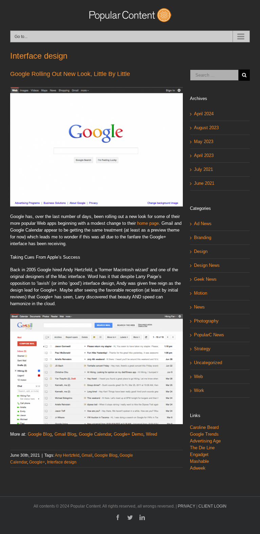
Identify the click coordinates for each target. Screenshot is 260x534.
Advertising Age (205, 440)
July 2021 (203, 169)
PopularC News (209, 334)
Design (201, 251)
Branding (202, 237)
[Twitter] (130, 517)
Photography (206, 320)
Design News (207, 265)
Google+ (37, 462)
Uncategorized (208, 362)
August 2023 (206, 127)
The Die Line (202, 447)
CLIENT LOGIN (212, 506)
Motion (200, 293)
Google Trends (204, 434)
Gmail (87, 455)
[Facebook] (118, 517)
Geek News (205, 279)
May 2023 (203, 141)
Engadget (199, 454)
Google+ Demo (128, 434)
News (199, 307)
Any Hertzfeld (67, 455)
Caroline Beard (204, 427)
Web (198, 376)
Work (199, 390)
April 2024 (204, 113)
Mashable (199, 461)
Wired (151, 434)
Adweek (197, 468)
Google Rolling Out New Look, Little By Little (70, 74)
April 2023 (204, 155)
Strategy (202, 348)
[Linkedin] (142, 517)
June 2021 (204, 183)
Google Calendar (95, 434)
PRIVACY (186, 506)
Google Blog (40, 434)
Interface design (62, 462)
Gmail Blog (65, 434)
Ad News (203, 223)
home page (148, 223)
